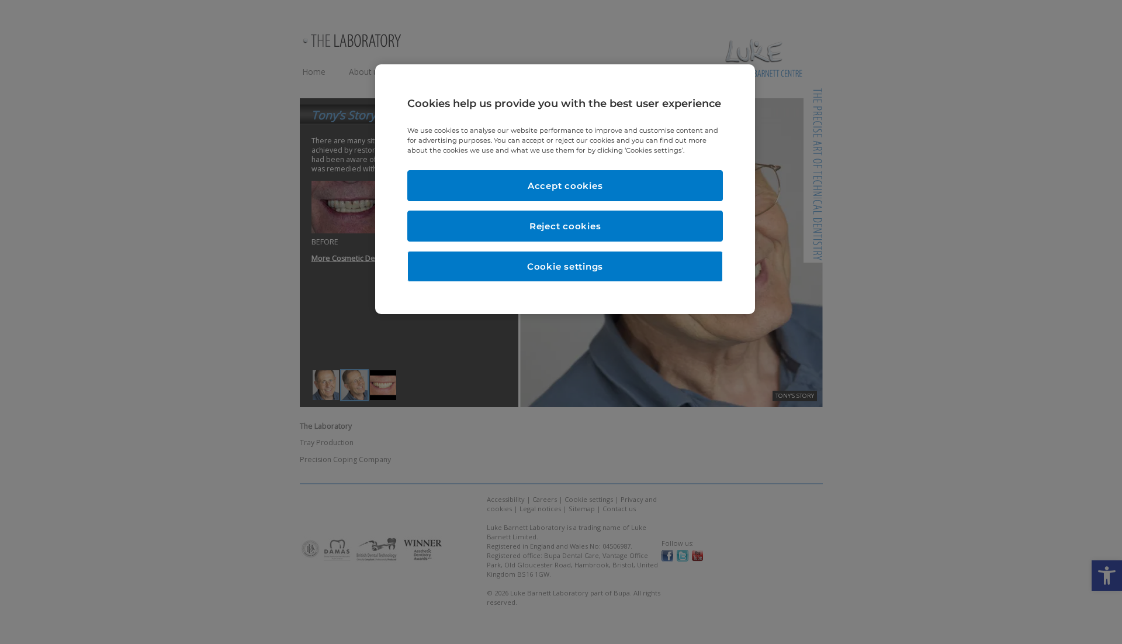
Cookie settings (565, 266)
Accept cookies (565, 185)
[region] (565, 189)
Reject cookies (565, 226)
